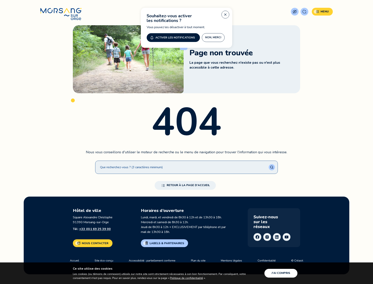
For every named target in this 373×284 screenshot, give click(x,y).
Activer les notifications (175, 37)
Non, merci (213, 37)
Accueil (74, 260)
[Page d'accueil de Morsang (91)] (60, 14)
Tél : (92, 229)
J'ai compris (281, 273)
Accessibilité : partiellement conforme (152, 260)
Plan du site (198, 260)
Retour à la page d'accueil (188, 185)
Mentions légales (231, 260)
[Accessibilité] (295, 12)
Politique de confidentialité (186, 278)
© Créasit (297, 260)
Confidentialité (267, 260)
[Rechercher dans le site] (304, 12)
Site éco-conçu (104, 260)
